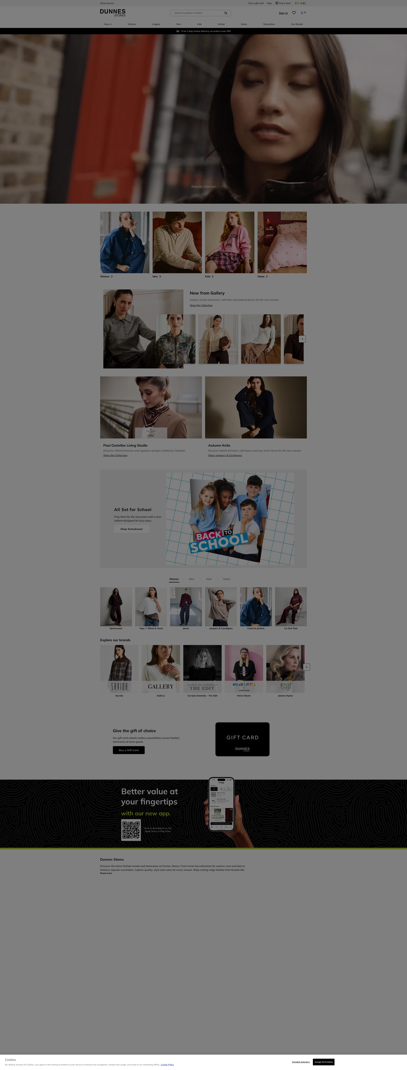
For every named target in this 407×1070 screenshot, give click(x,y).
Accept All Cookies (324, 1062)
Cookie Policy (167, 1064)
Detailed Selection (301, 1062)
